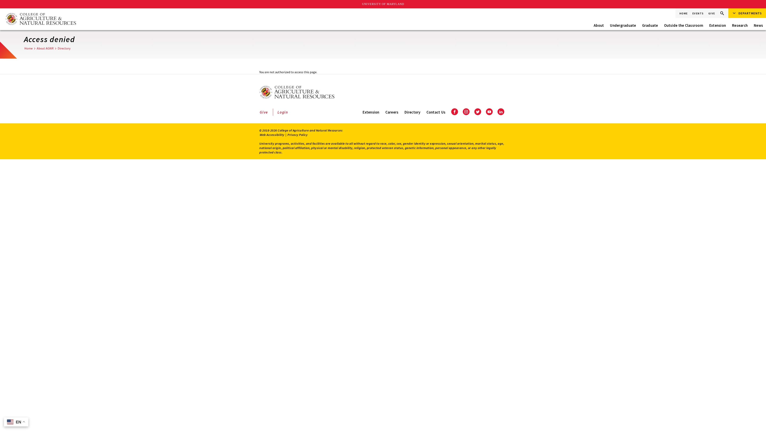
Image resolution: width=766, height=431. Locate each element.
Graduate (650, 25)
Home (683, 13)
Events (698, 13)
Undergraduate (623, 25)
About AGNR (45, 48)
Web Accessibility (272, 135)
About (599, 25)
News (758, 25)
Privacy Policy (297, 135)
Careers (392, 112)
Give (711, 13)
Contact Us (436, 112)
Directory (64, 48)
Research (740, 25)
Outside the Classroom (683, 25)
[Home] (40, 19)
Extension (717, 25)
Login (282, 112)
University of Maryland (383, 4)
